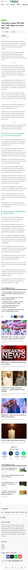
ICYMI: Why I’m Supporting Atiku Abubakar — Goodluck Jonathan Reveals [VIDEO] (13, 389)
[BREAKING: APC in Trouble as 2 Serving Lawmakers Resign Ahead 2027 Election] (14, 327)
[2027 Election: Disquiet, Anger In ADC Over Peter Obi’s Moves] (23, 469)
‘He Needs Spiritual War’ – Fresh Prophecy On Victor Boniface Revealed (9, 484)
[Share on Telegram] (12, 32)
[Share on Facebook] (5, 32)
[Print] (21, 567)
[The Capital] (14, 1)
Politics (4, 20)
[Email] (18, 567)
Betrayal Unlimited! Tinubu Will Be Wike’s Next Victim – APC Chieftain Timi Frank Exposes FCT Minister (13, 294)
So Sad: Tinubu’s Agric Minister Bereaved (13, 440)
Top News (22, 512)
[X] (11, 455)
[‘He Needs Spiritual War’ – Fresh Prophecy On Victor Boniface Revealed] (23, 484)
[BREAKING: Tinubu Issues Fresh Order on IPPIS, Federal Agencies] (14, 405)
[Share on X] (7, 32)
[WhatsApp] (24, 455)
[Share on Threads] (14, 32)
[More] (16, 32)
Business (13, 512)
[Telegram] (17, 455)
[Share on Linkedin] (12, 567)
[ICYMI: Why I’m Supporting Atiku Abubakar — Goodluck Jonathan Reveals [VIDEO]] (14, 378)
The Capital (3, 35)
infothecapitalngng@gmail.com (15, 560)
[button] (2, 1)
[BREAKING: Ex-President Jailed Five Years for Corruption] (14, 353)
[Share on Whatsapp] (9, 32)
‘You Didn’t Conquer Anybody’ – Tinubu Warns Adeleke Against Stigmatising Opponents (9, 493)
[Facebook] (4, 455)
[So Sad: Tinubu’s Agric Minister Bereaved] (14, 431)
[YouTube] (4, 517)
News (21, 492)
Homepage (7, 512)
